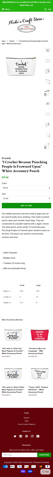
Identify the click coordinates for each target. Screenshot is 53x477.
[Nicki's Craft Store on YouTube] (37, 437)
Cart (49, 9)
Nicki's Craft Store (26, 462)
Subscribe (44, 455)
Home (4, 41)
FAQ (26, 421)
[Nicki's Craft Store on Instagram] (32, 437)
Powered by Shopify (41, 462)
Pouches (12, 41)
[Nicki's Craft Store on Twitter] (15, 437)
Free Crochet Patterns (26, 424)
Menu (7, 9)
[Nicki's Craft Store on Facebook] (20, 437)
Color (4, 183)
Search (26, 418)
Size (4, 194)
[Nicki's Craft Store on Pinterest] (26, 437)
